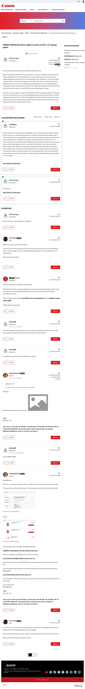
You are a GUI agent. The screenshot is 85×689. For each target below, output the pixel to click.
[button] (65, 331)
